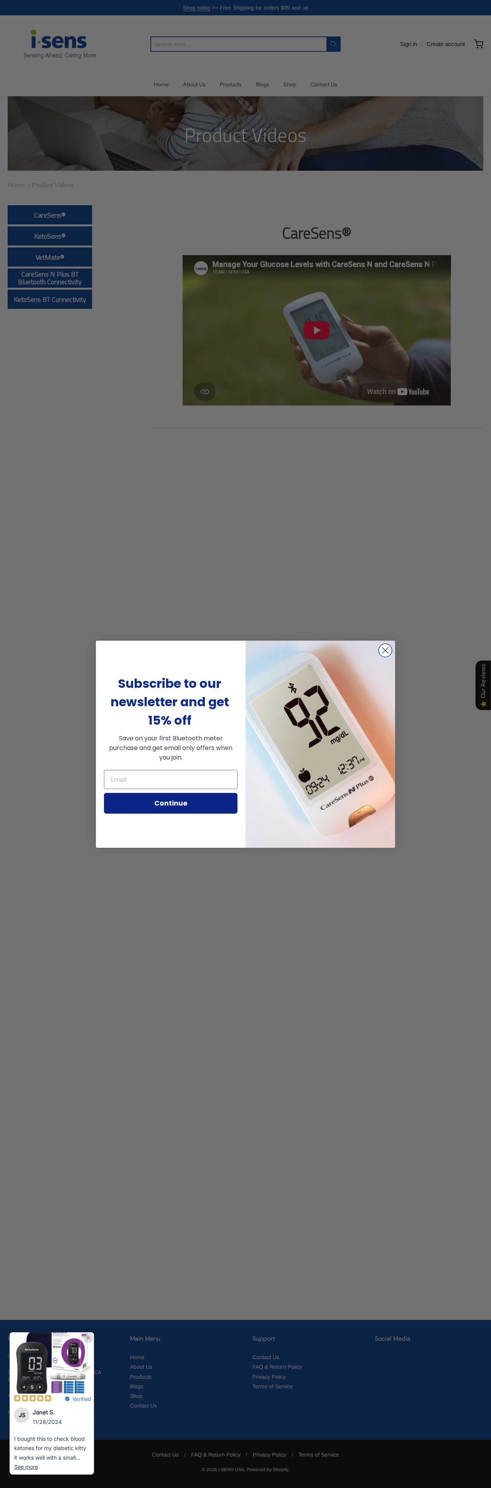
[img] (33, 1399)
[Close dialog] (385, 650)
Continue (171, 803)
